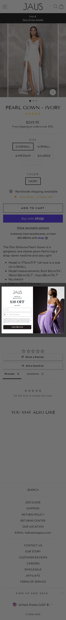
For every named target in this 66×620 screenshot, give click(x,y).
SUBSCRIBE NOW (17, 327)
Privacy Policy (26, 322)
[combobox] (5, 314)
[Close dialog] (62, 288)
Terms (4, 323)
